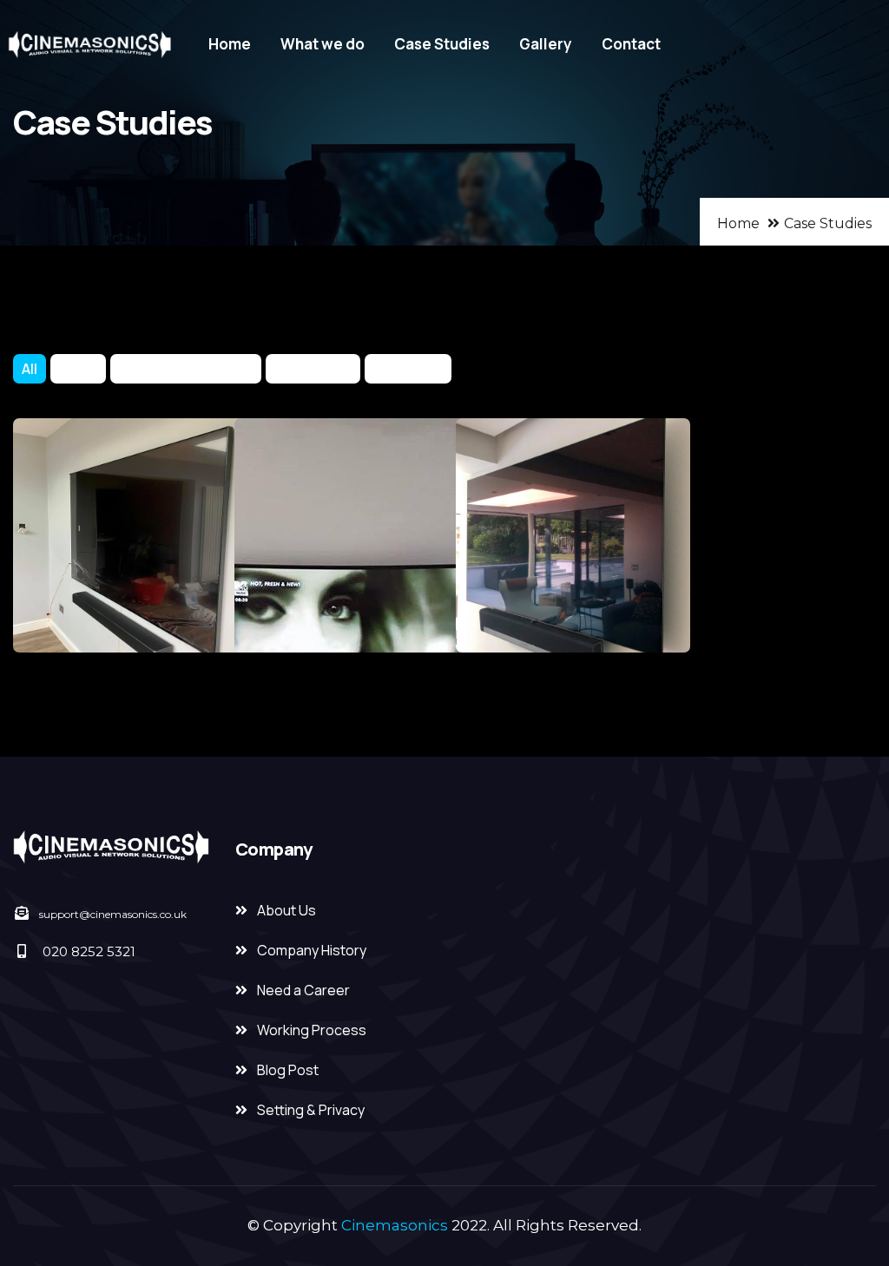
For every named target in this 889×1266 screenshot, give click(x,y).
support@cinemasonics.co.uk (113, 914)
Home (229, 44)
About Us (286, 910)
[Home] (88, 44)
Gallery (545, 44)
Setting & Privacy (311, 1109)
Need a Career (303, 990)
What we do (322, 44)
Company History (311, 950)
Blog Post (288, 1069)
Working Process (311, 1030)
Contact (631, 44)
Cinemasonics (394, 1225)
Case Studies (442, 44)
